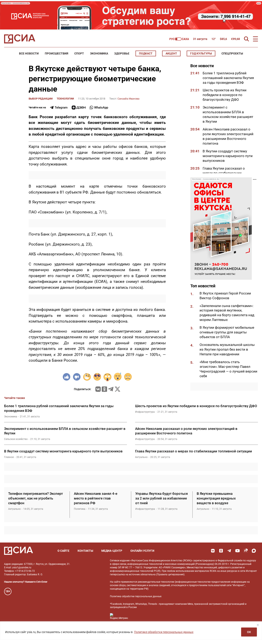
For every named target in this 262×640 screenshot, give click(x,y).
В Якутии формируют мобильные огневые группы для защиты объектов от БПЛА (227, 332)
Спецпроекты (232, 53)
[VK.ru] (98, 389)
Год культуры (201, 53)
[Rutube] (246, 551)
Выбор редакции (41, 98)
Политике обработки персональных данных (163, 632)
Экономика (99, 53)
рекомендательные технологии (156, 581)
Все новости (29, 53)
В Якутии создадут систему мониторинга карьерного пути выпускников (228, 156)
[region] (131, 630)
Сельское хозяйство (16, 439)
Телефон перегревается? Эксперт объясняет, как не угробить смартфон (35, 498)
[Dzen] (79, 107)
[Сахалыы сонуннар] (179, 39)
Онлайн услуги (142, 550)
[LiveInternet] (135, 616)
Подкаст (145, 53)
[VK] (213, 551)
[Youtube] (237, 551)
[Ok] (221, 551)
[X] (117, 389)
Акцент (171, 53)
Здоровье (121, 53)
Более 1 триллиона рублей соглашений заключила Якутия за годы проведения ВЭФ (228, 78)
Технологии (65, 98)
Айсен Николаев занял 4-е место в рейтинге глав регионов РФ (95, 498)
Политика (79, 508)
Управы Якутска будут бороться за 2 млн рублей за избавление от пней (161, 498)
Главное (9, 457)
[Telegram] (110, 389)
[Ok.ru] (104, 389)
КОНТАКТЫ (85, 550)
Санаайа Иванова (128, 98)
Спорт (79, 53)
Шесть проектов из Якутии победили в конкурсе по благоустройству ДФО (224, 95)
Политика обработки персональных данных (135, 596)
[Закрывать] (257, 624)
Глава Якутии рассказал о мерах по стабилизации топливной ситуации (224, 173)
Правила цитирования (170, 574)
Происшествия (56, 53)
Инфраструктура (145, 411)
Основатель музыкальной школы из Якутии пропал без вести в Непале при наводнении (227, 349)
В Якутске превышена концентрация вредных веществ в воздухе (216, 498)
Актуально (141, 457)
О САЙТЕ (63, 550)
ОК (249, 632)
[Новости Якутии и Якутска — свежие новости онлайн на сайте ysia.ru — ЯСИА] (19, 38)
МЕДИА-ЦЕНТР (111, 550)
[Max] (254, 551)
